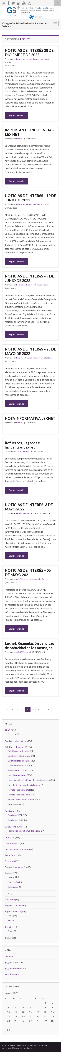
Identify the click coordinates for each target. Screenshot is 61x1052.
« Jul (7, 1029)
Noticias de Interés (41, 204)
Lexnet (36, 59)
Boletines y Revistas (15, 747)
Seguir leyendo (16, 115)
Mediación (10, 899)
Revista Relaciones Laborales (22, 799)
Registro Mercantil (14, 905)
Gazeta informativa (17, 765)
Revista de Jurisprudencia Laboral (24, 785)
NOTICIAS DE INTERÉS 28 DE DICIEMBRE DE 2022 (29, 52)
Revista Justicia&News (19, 794)
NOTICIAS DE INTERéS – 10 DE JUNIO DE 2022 (30, 197)
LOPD (7, 893)
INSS (10, 915)
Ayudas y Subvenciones (16, 741)
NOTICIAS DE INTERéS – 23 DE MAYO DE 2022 (30, 351)
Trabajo (8, 927)
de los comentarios (16, 968)
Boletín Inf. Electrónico (19, 755)
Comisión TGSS (15, 820)
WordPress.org (12, 974)
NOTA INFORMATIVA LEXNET (30, 418)
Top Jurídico (14, 804)
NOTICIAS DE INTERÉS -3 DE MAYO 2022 (29, 506)
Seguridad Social (46, 358)
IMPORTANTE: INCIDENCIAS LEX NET (29, 132)
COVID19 (20, 652)
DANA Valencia (12, 843)
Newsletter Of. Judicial (19, 770)
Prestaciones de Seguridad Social (24, 830)
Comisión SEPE (15, 815)
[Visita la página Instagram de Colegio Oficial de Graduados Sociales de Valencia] (29, 2)
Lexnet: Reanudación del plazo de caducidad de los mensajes (29, 645)
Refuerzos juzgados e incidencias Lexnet (22, 445)
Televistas (13, 886)
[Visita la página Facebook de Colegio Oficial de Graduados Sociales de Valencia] (8, 2)
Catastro (12, 734)
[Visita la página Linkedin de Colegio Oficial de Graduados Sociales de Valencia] (18, 2)
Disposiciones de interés (17, 849)
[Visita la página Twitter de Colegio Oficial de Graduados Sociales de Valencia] (13, 2)
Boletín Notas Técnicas (19, 760)
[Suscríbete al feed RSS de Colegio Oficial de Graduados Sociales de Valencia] (3, 2)
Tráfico (8, 937)
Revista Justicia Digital (19, 789)
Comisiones (10, 811)
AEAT (18, 579)
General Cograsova (14, 867)
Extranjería (10, 855)
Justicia (29, 59)
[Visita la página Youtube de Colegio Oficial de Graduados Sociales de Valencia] (24, 2)
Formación (20, 59)
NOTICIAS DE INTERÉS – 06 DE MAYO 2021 (28, 572)
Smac (10, 931)
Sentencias (13, 882)
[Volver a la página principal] (30, 12)
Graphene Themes (25, 1048)
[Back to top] (54, 1045)
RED (10, 920)
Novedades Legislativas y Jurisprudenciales (29, 780)
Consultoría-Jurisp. (14, 826)
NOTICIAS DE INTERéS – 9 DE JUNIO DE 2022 (29, 278)
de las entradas (14, 962)
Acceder (9, 956)
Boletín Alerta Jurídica (18, 751)
